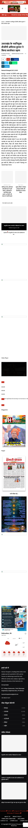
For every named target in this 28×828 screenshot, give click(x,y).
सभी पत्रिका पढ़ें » (14, 494)
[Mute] (2, 399)
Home (2, 22)
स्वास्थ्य (14, 715)
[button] (2, 219)
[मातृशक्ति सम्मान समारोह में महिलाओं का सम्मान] (14, 214)
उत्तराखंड (14, 712)
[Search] (26, 9)
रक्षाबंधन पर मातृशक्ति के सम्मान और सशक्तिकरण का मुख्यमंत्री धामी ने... (12, 779)
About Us (7, 817)
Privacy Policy (17, 817)
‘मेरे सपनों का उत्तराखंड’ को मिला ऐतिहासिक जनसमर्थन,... (12, 15)
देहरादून (14, 708)
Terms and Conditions (8, 819)
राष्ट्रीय (14, 726)
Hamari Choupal (6, 53)
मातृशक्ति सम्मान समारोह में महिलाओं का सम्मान (14, 226)
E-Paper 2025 (14, 821)
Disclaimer (21, 819)
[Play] (2, 382)
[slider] (3, 391)
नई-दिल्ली (14, 719)
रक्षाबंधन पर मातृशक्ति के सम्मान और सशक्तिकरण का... (14, 233)
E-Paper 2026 (24, 821)
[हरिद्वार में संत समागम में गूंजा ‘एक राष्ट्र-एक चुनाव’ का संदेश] (14, 791)
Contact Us (4, 821)
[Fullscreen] (2, 405)
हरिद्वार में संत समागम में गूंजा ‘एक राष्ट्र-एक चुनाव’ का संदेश (13, 803)
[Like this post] (8, 59)
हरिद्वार (14, 722)
